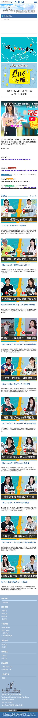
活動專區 (4, 652)
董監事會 (4, 613)
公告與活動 (8, 16)
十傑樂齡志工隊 (6, 669)
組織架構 (4, 616)
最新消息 (6, 19)
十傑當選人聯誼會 (6, 636)
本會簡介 (4, 611)
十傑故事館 (4, 633)
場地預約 (4, 644)
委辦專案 (4, 658)
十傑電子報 (5, 674)
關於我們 (4, 607)
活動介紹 (4, 655)
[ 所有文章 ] (33, 196)
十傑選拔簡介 (5, 627)
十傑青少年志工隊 (6, 667)
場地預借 (4, 640)
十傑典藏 (4, 624)
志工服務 (4, 663)
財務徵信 (4, 619)
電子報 (3, 678)
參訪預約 (4, 647)
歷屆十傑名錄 (5, 630)
